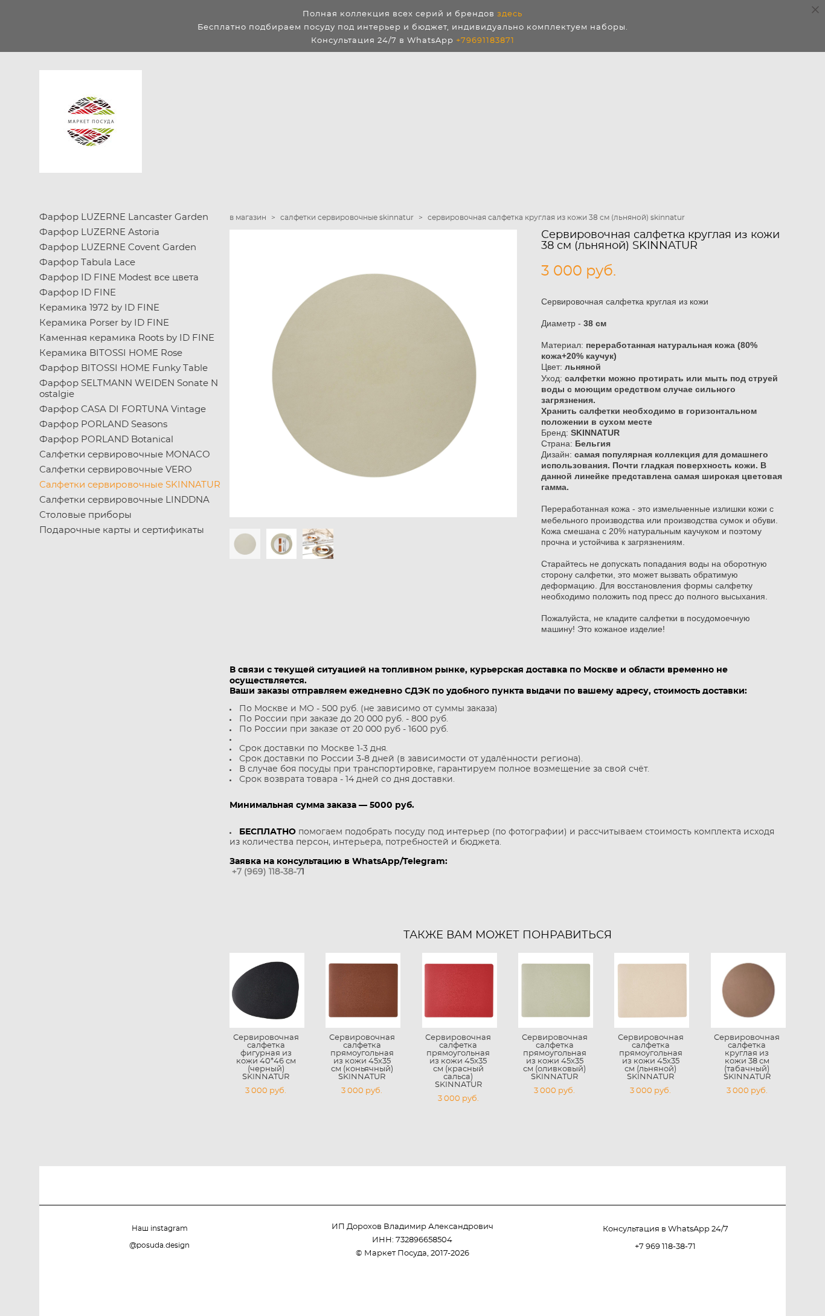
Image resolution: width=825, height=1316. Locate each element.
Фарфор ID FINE (77, 292)
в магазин (248, 217)
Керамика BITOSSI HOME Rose (110, 353)
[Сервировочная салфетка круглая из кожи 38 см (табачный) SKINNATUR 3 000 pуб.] (748, 990)
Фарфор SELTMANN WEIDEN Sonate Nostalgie (128, 389)
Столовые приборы (85, 515)
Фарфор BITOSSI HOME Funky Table (123, 368)
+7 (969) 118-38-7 (266, 872)
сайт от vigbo (761, 1287)
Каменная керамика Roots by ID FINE (126, 338)
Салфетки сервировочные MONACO (124, 454)
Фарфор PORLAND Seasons (103, 424)
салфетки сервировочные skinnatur (347, 217)
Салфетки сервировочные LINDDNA (124, 500)
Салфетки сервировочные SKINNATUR (129, 484)
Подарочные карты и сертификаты (121, 530)
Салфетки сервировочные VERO (115, 469)
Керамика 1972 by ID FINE (99, 307)
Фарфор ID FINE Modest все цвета (119, 277)
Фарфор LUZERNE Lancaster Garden (123, 217)
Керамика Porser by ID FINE (104, 322)
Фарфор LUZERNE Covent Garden (117, 247)
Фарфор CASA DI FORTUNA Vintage (122, 409)
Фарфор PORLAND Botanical (106, 439)
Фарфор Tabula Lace (87, 262)
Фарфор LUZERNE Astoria (99, 232)
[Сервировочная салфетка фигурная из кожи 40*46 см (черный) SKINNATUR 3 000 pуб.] (267, 990)
